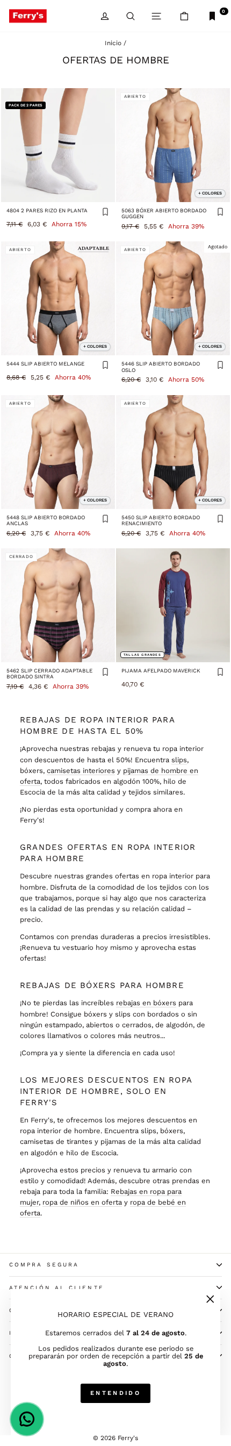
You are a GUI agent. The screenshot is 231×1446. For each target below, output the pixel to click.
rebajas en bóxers (146, 1003)
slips (179, 760)
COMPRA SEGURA (44, 1264)
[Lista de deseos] (105, 212)
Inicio (113, 43)
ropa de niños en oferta (82, 1202)
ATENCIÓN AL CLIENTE (56, 1287)
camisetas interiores (81, 771)
